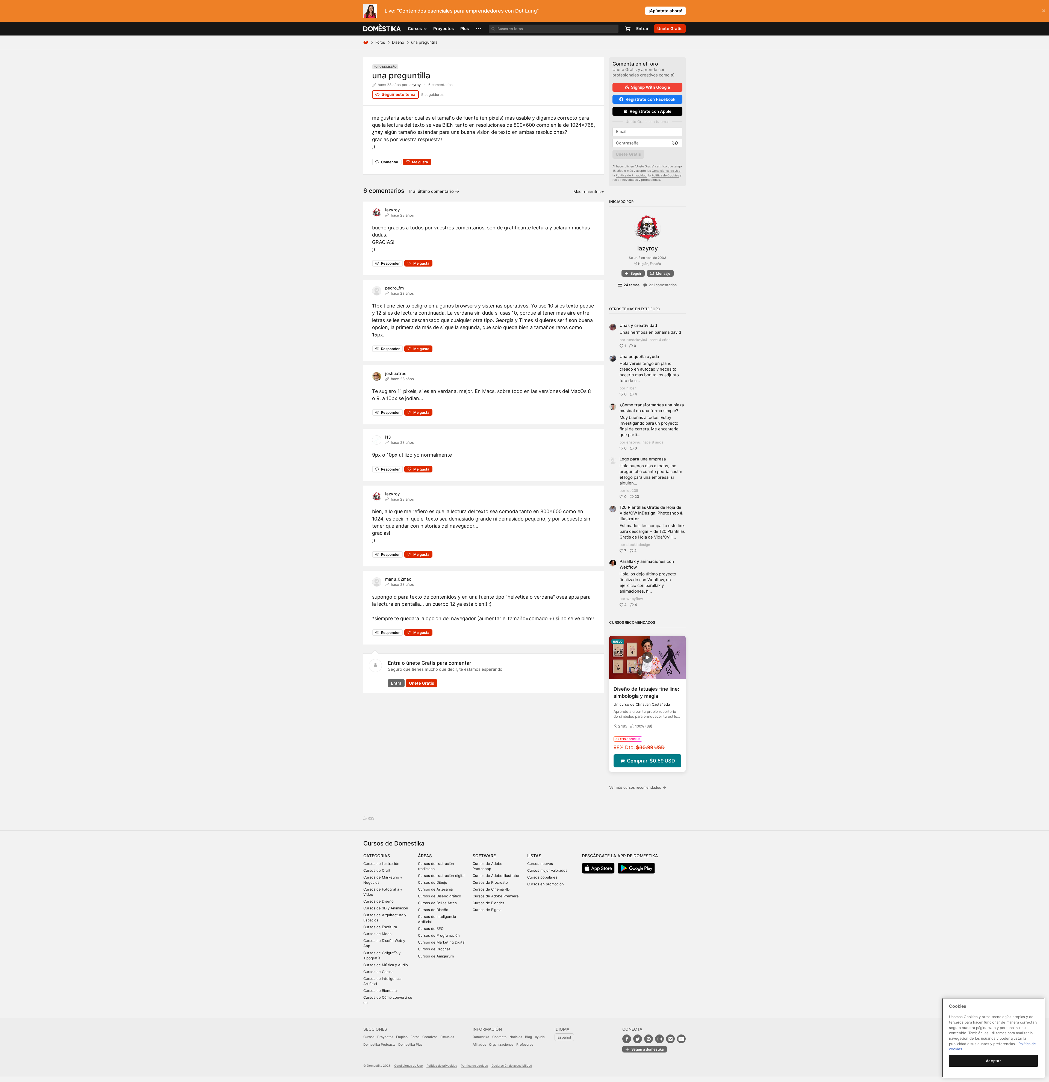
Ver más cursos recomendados (637, 787)
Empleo (402, 1037)
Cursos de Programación (439, 935)
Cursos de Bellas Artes (437, 903)
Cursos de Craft (376, 870)
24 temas (632, 285)
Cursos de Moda (377, 934)
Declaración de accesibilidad (511, 1066)
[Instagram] (659, 1038)
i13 (388, 437)
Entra (396, 683)
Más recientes (587, 191)
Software (484, 855)
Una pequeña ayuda (639, 356)
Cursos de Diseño (378, 901)
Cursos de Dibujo (432, 882)
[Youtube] (681, 1038)
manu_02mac (398, 579)
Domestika (481, 1037)
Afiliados (479, 1044)
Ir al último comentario (432, 191)
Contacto (499, 1037)
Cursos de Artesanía (435, 889)
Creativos (429, 1037)
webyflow (634, 598)
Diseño (398, 42)
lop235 (632, 490)
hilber (631, 388)
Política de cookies (474, 1066)
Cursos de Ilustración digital (441, 875)
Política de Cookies (665, 175)
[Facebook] (626, 1038)
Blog (528, 1037)
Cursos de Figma (487, 909)
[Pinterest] (648, 1038)
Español (564, 1037)
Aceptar (993, 1061)
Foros (380, 42)
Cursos (368, 1037)
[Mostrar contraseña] (674, 143)
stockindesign (638, 544)
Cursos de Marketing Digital (441, 942)
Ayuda (540, 1037)
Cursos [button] (415, 28)
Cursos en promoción (545, 884)
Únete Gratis (421, 683)
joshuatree (395, 373)
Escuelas (447, 1037)
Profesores (524, 1044)
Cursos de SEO (431, 928)
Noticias (515, 1037)
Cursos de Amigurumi (436, 956)
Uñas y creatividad (638, 325)
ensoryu (633, 442)
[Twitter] (637, 1038)
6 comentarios (440, 84)
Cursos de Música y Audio (385, 965)
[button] (478, 29)
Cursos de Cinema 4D (491, 889)
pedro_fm (394, 288)
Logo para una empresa (643, 459)
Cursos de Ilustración (381, 863)
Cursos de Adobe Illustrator (496, 875)
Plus (464, 28)
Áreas (425, 855)
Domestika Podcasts (379, 1044)
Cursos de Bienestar (380, 990)
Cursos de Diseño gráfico (439, 896)
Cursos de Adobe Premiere (496, 896)
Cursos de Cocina (378, 971)
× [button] (1044, 10)
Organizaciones (501, 1044)
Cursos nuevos (540, 863)
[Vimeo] (670, 1038)
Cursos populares (542, 877)
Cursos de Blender (488, 903)
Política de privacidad (441, 1066)
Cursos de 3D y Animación (385, 908)
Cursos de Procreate (490, 882)
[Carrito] (627, 29)
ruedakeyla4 (636, 340)
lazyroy (415, 84)
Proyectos (443, 28)
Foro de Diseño (385, 66)
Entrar (642, 28)
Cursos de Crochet (434, 949)
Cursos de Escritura (380, 927)
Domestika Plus (410, 1044)
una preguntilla (401, 75)
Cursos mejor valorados (547, 870)
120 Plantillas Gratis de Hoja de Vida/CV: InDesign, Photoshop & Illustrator (651, 513)
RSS (370, 818)
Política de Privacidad (631, 175)
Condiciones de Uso (666, 171)
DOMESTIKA (382, 29)
